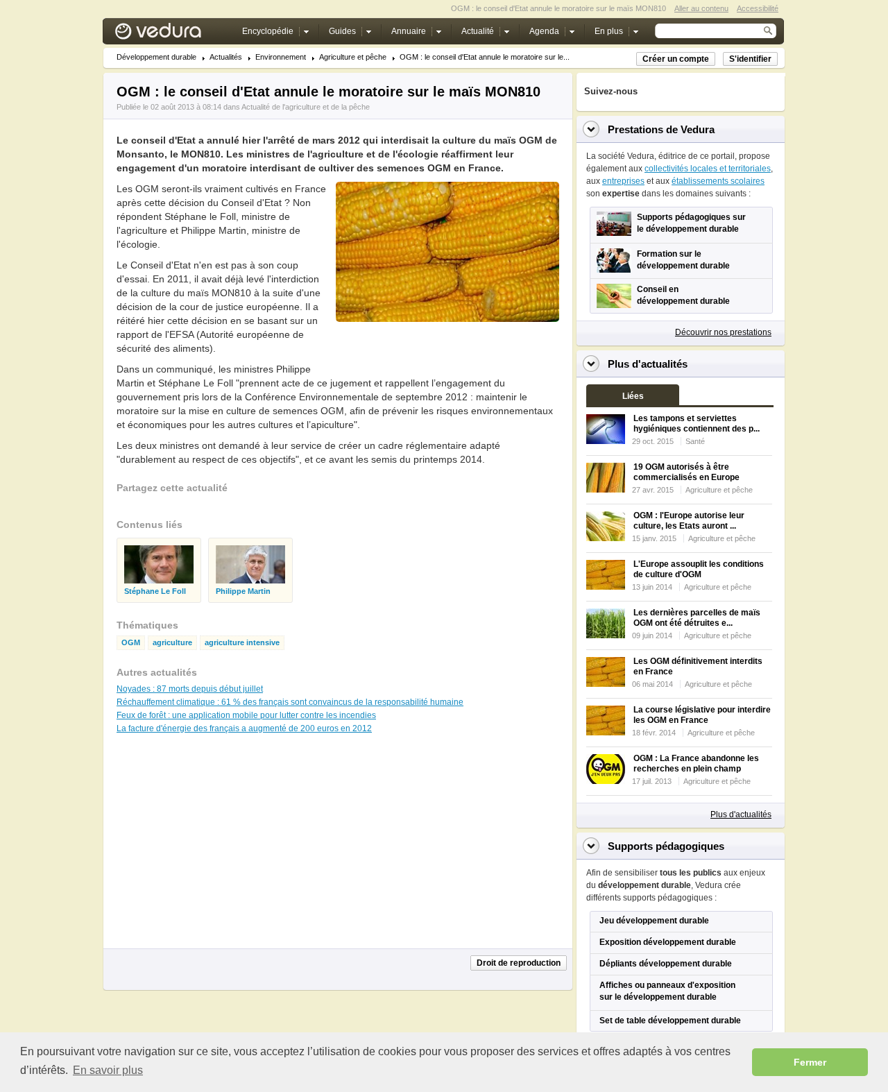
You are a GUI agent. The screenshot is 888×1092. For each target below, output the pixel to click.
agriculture (172, 643)
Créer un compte (675, 59)
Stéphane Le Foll (155, 591)
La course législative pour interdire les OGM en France (702, 715)
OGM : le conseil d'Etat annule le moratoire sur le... (485, 57)
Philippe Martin (243, 591)
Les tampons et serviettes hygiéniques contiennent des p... (696, 423)
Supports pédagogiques (666, 846)
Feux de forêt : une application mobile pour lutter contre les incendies (246, 715)
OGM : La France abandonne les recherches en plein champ (696, 763)
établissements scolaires (718, 181)
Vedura (174, 34)
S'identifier (750, 59)
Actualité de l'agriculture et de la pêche (305, 107)
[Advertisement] (447, 353)
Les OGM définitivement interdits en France (697, 666)
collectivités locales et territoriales (707, 168)
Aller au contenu (701, 8)
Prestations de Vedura (661, 129)
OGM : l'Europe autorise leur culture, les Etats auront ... (688, 521)
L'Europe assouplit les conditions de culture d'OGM (698, 569)
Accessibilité (757, 8)
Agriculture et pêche (352, 57)
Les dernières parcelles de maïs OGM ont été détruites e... (696, 618)
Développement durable (156, 57)
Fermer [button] (810, 1062)
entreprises (623, 181)
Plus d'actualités (740, 814)
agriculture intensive (242, 643)
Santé (695, 441)
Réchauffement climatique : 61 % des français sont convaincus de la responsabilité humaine (290, 702)
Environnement (280, 57)
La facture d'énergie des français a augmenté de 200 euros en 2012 (244, 728)
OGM (130, 643)
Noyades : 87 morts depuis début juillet (190, 689)
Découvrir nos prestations (723, 332)
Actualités (226, 57)
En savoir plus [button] (108, 1070)
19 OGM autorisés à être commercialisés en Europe (686, 472)
